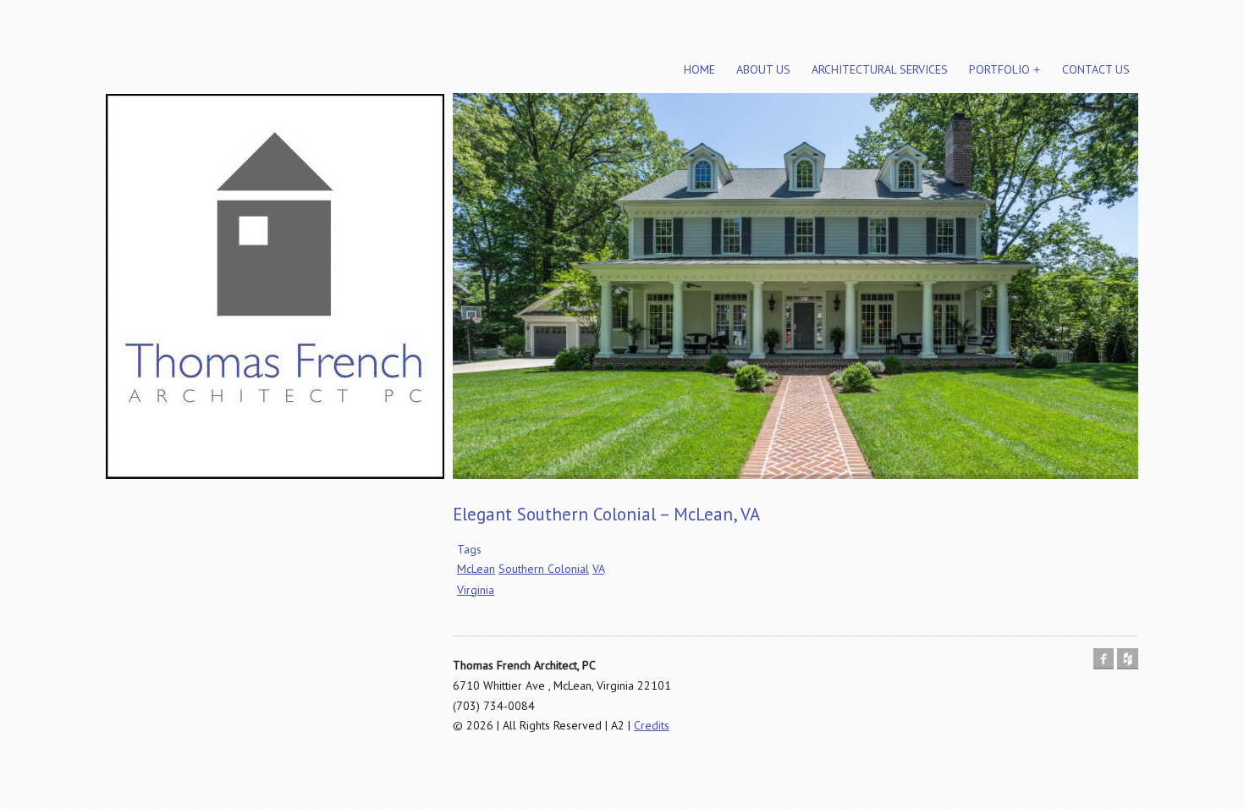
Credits (651, 725)
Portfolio (999, 69)
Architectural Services (880, 69)
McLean (476, 568)
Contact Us (1096, 69)
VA (598, 568)
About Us (763, 69)
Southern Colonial (543, 568)
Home (699, 69)
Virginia (475, 589)
